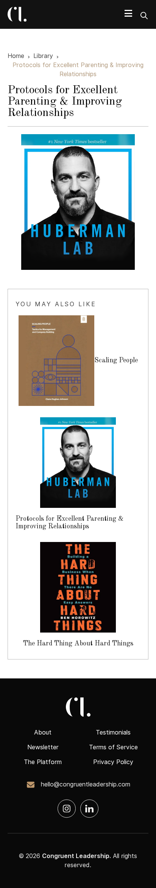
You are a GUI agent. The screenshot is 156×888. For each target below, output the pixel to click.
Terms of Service (113, 747)
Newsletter (43, 747)
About (42, 732)
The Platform (43, 762)
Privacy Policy (113, 762)
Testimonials (113, 732)
